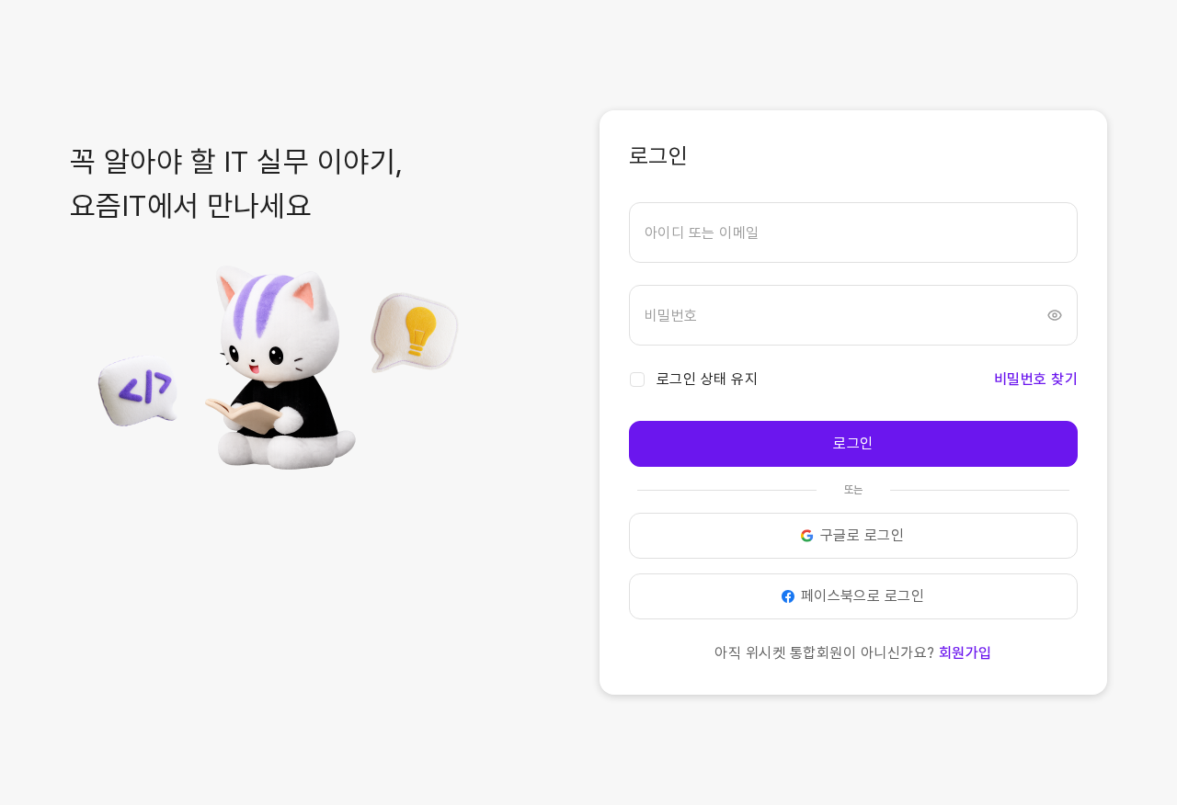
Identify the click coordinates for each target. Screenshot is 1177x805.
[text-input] (853, 232)
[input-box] (853, 232)
